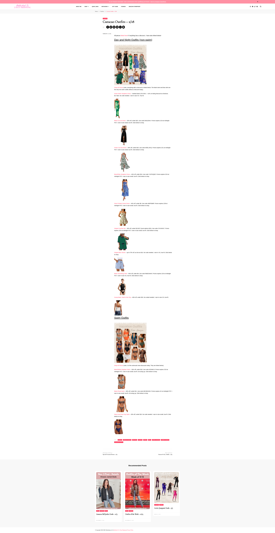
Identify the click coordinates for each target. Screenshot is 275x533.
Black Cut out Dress (120, 120)
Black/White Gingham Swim (122, 369)
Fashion (123, 6)
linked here (124, 35)
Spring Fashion (156, 439)
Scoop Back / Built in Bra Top (122, 297)
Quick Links (95, 6)
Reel (106, 510)
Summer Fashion (165, 439)
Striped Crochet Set (119, 228)
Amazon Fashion (127, 439)
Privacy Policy (130, 530)
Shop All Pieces (118, 87)
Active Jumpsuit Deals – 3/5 (163, 508)
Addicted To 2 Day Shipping (120, 530)
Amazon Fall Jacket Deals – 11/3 (106, 514)
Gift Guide (115, 6)
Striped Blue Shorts (119, 252)
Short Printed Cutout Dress (122, 203)
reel (149, 439)
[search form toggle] (260, 6)
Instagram (105, 6)
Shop (86, 6)
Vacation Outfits (119, 442)
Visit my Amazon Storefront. (158, 1)
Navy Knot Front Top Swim (121, 414)
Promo (145, 439)
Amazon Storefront (134, 6)
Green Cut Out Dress (120, 147)
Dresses (135, 439)
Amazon (120, 439)
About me (78, 6)
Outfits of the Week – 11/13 (134, 514)
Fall (98, 510)
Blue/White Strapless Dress (122, 174)
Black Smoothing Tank (120, 273)
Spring (161, 504)
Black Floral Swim (119, 391)
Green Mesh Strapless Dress (122, 93)
